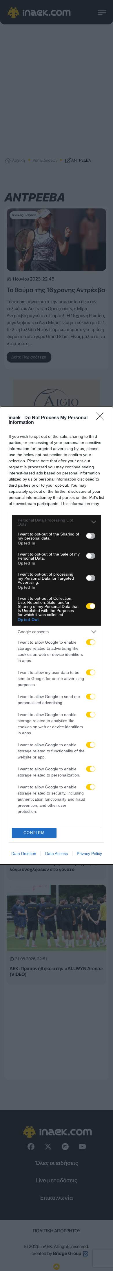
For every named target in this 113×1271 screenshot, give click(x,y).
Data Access (56, 853)
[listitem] (56, 522)
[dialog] (56, 636)
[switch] (90, 536)
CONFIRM (34, 833)
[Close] (101, 418)
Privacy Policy (89, 853)
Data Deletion (23, 853)
